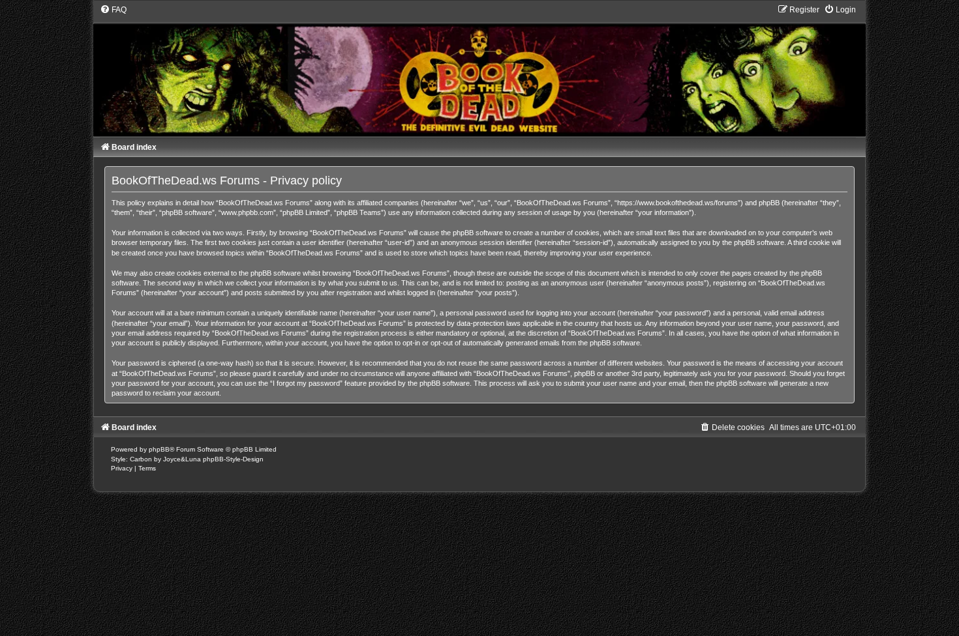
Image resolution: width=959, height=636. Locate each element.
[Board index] (479, 70)
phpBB (159, 449)
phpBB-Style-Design (233, 459)
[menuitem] (113, 9)
